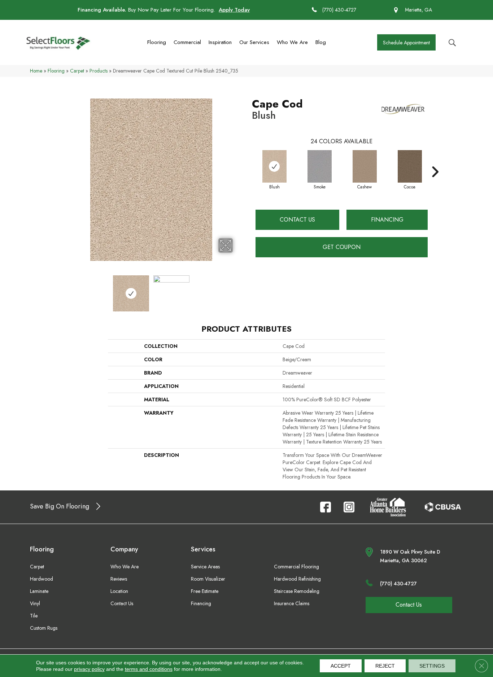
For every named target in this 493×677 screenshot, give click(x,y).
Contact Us (297, 219)
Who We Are (292, 42)
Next (237, 289)
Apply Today (234, 10)
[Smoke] (320, 166)
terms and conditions (149, 669)
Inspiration (220, 42)
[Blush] (275, 166)
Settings (432, 666)
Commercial (187, 42)
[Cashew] (365, 166)
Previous (65, 289)
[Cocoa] (410, 166)
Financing (387, 219)
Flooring (156, 42)
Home (36, 70)
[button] (406, 42)
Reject (385, 666)
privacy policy (89, 669)
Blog (320, 42)
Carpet (77, 70)
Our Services (254, 42)
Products (99, 70)
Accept (341, 666)
